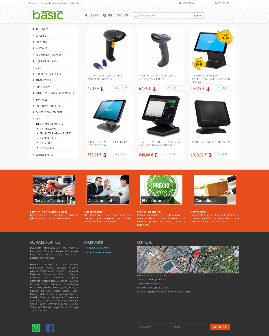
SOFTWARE (41, 99)
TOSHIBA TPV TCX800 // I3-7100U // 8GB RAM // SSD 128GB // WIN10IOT (160, 143)
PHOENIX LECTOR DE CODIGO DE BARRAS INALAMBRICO (157, 77)
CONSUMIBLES (43, 42)
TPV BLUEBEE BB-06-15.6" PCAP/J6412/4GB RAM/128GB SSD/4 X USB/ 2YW (211, 79)
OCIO (38, 67)
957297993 (188, 3)
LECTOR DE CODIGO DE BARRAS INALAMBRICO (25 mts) (105, 77)
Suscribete (220, 327)
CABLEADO (41, 35)
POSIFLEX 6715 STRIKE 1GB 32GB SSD (211, 142)
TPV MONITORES (48, 138)
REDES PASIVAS (43, 87)
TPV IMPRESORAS (48, 128)
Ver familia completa (51, 124)
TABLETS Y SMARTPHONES (49, 112)
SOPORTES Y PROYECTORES (49, 106)
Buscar (197, 15)
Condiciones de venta (99, 252)
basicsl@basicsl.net (158, 287)
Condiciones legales (98, 247)
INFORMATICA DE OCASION (49, 55)
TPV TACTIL (45, 143)
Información (117, 15)
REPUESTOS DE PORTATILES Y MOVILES (55, 93)
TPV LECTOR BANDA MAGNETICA (55, 133)
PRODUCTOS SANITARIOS (48, 74)
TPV (38, 119)
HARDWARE (41, 48)
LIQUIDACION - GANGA (47, 61)
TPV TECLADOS (47, 147)
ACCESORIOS (42, 29)
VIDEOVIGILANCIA (44, 155)
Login (93, 15)
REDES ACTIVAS (43, 80)
